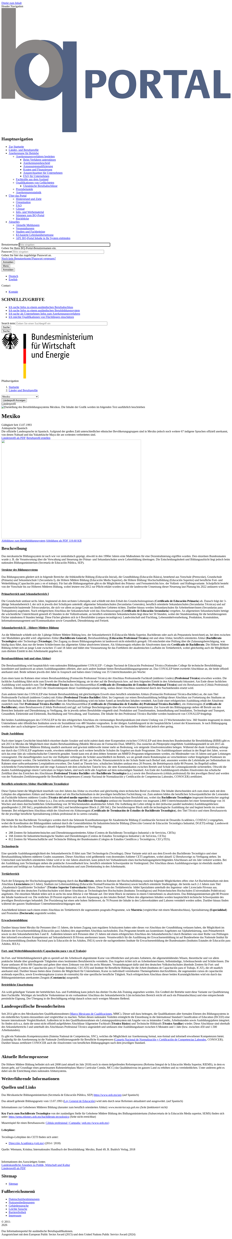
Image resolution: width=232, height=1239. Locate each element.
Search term (8, 323)
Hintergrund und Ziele (29, 198)
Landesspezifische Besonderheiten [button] (33, 1006)
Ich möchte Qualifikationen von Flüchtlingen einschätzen (41, 317)
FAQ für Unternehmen (36, 176)
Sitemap (13, 1183)
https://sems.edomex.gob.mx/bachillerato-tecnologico (39, 1116)
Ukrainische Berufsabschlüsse (40, 185)
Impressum (15, 1215)
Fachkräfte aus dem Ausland (32, 179)
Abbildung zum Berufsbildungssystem (23, 540)
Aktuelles (14, 221)
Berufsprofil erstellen (38, 437)
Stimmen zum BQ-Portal (30, 215)
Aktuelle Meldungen (28, 225)
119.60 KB (64, 540)
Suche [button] (6, 331)
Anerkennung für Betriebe (24, 153)
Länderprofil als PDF (13, 437)
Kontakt (13, 291)
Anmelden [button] (8, 269)
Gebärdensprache (19, 1205)
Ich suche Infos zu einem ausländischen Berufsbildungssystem (44, 310)
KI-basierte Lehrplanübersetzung (34, 234)
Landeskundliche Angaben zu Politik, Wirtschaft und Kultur (35, 1165)
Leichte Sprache (18, 1208)
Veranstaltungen (25, 228)
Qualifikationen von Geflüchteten (35, 182)
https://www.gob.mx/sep (108, 1094)
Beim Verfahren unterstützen (39, 159)
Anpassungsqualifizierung (38, 166)
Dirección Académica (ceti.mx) (26, 1143)
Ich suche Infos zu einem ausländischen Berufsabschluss (41, 307)
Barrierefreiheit (17, 1212)
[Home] (116, 131)
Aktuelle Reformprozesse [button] (24, 1056)
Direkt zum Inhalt (11, 3)
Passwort (6, 251)
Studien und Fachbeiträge (30, 231)
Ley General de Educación (79, 1101)
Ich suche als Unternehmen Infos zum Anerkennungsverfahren (44, 313)
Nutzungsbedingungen (22, 1202)
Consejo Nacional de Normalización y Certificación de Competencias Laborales (160, 1039)
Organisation (23, 202)
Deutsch (13, 276)
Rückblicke (22, 218)
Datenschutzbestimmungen (24, 1199)
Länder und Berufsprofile (23, 390)
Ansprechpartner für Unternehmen (43, 172)
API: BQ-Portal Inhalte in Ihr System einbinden (43, 238)
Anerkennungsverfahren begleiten (35, 156)
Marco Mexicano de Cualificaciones (91, 1013)
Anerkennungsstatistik (28, 192)
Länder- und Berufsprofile (24, 149)
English (13, 279)
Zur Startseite (16, 146)
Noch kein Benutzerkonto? (16, 258)
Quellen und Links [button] (18, 1087)
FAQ (19, 205)
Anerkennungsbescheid (36, 163)
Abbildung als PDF (57, 540)
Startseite (14, 387)
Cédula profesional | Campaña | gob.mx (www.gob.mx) (77, 1122)
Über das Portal (17, 195)
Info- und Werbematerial (30, 212)
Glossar (20, 208)
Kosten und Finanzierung (37, 169)
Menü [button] (6, 266)
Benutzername (9, 244)
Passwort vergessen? (44, 258)
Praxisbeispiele (24, 189)
